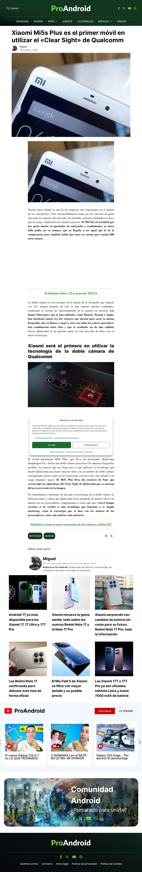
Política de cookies (57, 452)
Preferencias (91, 445)
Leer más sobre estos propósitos (66, 438)
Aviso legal (88, 452)
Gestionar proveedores (44, 438)
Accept (51, 445)
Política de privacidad (74, 452)
